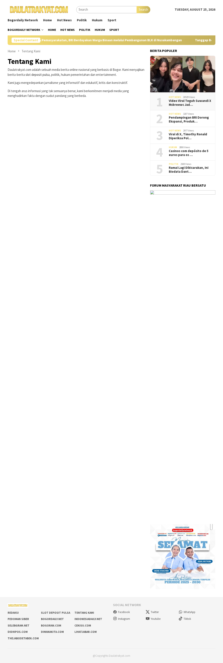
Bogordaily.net (52, 619)
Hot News (175, 97)
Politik (173, 164)
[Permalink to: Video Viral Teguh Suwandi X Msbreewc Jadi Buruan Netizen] (182, 74)
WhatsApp (189, 612)
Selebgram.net (18, 625)
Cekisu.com (82, 625)
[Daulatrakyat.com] (39, 9)
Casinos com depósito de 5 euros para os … (188, 153)
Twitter (155, 612)
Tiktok (187, 619)
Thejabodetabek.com (23, 638)
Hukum (173, 147)
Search (143, 9)
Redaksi (13, 613)
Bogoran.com (51, 625)
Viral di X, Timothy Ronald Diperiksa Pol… (188, 136)
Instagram (124, 619)
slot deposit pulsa (37, 75)
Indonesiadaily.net (88, 619)
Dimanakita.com (52, 632)
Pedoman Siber (18, 619)
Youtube (155, 619)
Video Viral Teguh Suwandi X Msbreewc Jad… (190, 103)
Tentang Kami (84, 613)
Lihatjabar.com (85, 632)
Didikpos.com (18, 632)
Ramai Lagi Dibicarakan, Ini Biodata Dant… (188, 170)
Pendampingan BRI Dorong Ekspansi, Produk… (189, 119)
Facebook (124, 612)
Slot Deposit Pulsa (55, 613)
